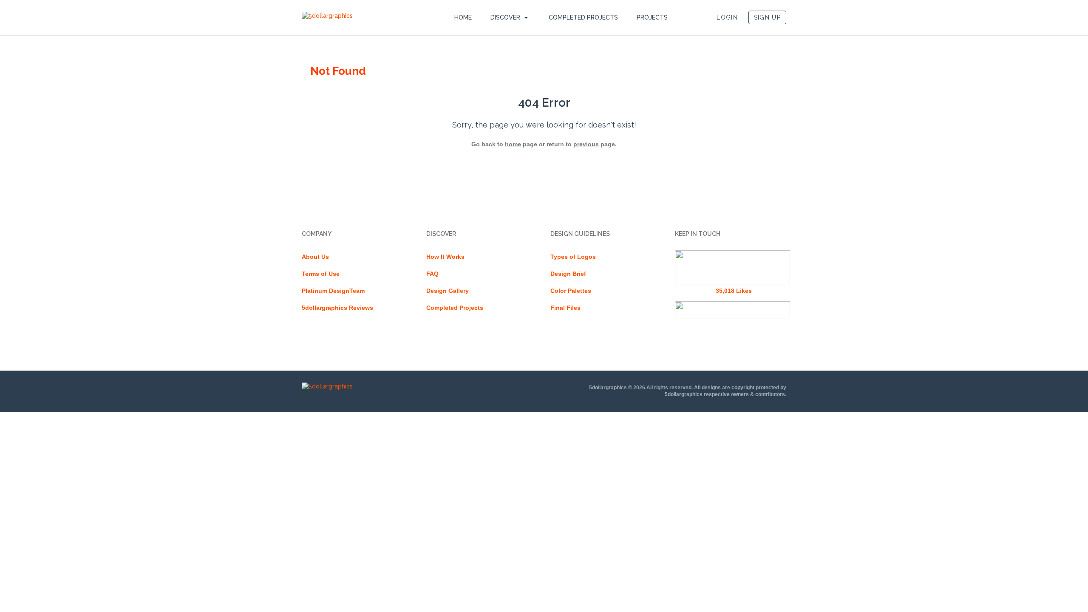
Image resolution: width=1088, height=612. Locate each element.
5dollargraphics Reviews (337, 307)
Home (463, 17)
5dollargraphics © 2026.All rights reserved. (641, 388)
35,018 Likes (734, 290)
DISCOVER (505, 17)
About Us (315, 256)
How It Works (445, 256)
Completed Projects (583, 17)
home (513, 144)
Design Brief (568, 273)
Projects (652, 17)
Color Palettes (570, 290)
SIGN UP (767, 17)
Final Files (565, 307)
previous (586, 144)
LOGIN (727, 17)
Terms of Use (321, 273)
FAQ (432, 273)
